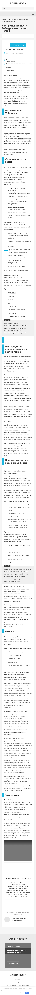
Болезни (10, 19)
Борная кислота (13, 188)
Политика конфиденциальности (18, 985)
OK (27, 993)
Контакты (18, 982)
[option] (18, 919)
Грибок (16, 19)
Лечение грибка (23, 19)
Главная (4, 19)
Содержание (17, 45)
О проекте (18, 979)
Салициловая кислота (16, 207)
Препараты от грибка (8, 21)
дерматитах (12, 293)
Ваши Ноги (18, 3)
